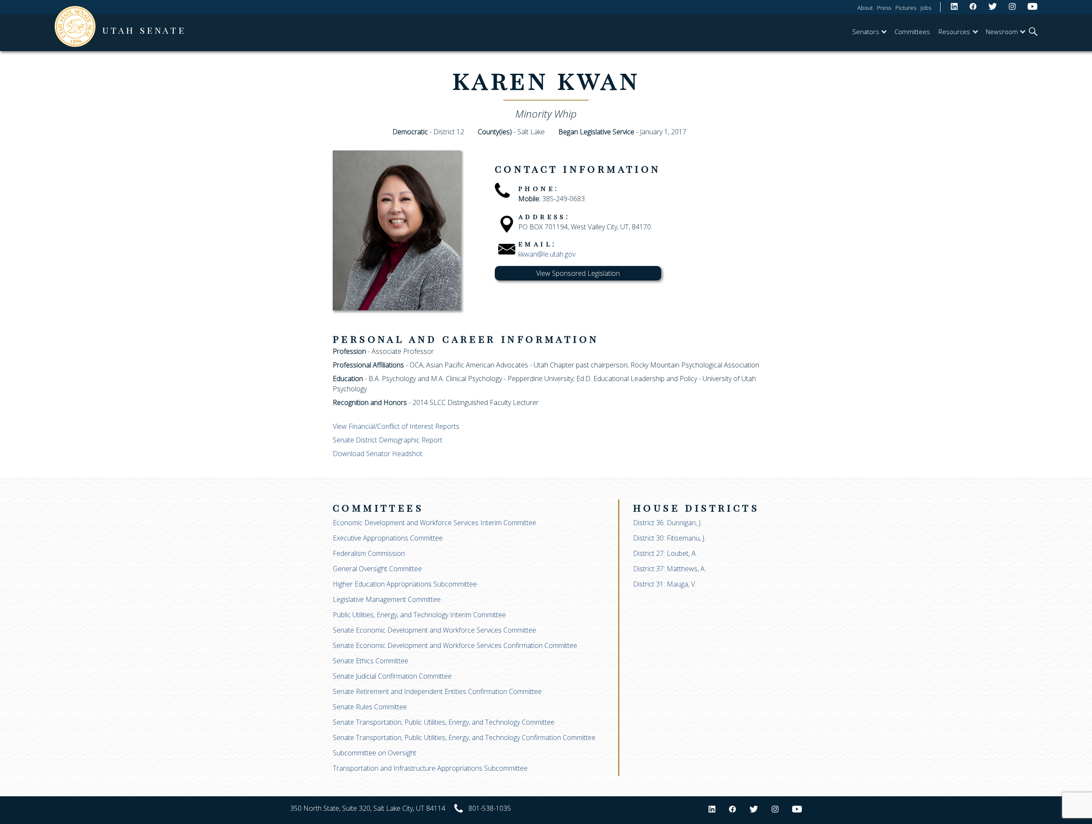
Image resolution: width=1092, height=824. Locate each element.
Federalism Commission (369, 553)
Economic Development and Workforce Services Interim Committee (434, 522)
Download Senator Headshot (377, 453)
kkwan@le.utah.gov (546, 254)
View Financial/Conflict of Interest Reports (396, 426)
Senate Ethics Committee (370, 660)
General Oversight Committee (377, 568)
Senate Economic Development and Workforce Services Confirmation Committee (455, 645)
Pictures (905, 8)
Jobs (926, 8)
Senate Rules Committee (370, 706)
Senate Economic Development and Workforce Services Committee (434, 630)
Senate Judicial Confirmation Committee (392, 676)
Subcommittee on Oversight (374, 753)
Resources (954, 31)
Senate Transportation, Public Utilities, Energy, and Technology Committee (444, 722)
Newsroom (1002, 31)
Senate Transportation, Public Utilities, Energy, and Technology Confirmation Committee (464, 737)
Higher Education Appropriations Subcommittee (405, 584)
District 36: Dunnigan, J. (667, 522)
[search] (1033, 32)
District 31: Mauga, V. (664, 584)
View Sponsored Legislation (578, 273)
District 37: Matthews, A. (669, 568)
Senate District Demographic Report (387, 440)
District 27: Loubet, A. (665, 553)
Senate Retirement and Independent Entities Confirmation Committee (437, 691)
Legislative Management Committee (387, 599)
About (865, 8)
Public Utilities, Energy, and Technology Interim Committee (419, 614)
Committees (912, 31)
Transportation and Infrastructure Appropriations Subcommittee (430, 768)
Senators (865, 31)
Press (884, 8)
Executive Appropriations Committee (388, 538)
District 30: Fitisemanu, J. (669, 538)
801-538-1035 (489, 808)
